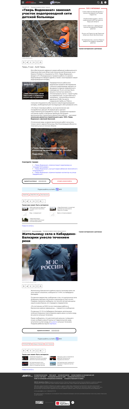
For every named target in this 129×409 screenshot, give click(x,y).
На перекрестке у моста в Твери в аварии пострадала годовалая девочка (93, 41)
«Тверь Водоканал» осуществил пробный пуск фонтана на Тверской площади (66, 209)
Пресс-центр (52, 375)
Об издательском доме (40, 375)
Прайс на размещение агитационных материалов (48, 378)
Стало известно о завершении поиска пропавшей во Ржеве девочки (93, 27)
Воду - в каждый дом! (35, 213)
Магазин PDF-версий (63, 375)
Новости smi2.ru (28, 226)
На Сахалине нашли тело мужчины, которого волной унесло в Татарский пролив (37, 364)
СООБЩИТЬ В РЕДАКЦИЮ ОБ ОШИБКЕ (73, 378)
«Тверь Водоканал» (27, 58)
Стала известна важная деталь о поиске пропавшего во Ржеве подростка (92, 13)
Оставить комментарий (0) (64, 181)
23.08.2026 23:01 (26, 231)
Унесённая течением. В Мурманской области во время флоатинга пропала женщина (38, 358)
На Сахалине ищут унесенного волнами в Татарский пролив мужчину (65, 364)
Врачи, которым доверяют (64, 213)
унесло (54, 322)
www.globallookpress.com (29, 282)
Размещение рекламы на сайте (57, 376)
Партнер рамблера (49, 402)
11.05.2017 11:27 (25, 7)
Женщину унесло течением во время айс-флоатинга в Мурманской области (65, 358)
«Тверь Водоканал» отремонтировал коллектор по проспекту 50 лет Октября (51, 149)
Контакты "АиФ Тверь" (40, 376)
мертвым (52, 324)
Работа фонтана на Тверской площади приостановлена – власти (37, 209)
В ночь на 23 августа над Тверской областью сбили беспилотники (93, 34)
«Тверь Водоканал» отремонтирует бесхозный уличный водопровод (37, 220)
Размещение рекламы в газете (76, 376)
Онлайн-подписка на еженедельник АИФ (82, 375)
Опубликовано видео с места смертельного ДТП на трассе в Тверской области (93, 20)
